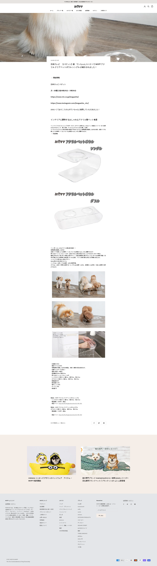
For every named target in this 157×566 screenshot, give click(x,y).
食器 (60, 517)
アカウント (42, 504)
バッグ (61, 504)
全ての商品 (79, 10)
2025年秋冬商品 (63, 531)
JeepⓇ (79, 504)
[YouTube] (134, 504)
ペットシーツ (62, 512)
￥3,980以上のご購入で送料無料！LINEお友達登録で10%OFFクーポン (78, 1)
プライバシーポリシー (45, 512)
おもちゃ (61, 520)
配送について (43, 525)
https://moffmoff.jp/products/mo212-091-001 (70, 403)
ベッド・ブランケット (65, 506)
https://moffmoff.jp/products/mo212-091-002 (70, 415)
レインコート (62, 523)
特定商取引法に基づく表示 (46, 509)
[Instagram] (131, 504)
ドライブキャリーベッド (65, 509)
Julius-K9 (80, 539)
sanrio (79, 512)
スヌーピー (80, 520)
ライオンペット (82, 541)
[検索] (148, 6)
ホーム (51, 10)
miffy (79, 509)
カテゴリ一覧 (70, 10)
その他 (79, 547)
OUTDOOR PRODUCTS (84, 517)
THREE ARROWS (82, 533)
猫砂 (60, 528)
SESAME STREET (82, 525)
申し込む (101, 515)
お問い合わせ (43, 517)
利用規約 (42, 520)
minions (80, 514)
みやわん (80, 536)
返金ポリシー (43, 523)
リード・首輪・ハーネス (65, 525)
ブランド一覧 (60, 10)
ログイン (95, 10)
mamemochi (81, 506)
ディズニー (80, 523)
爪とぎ (61, 514)
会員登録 (87, 10)
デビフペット (81, 544)
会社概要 (42, 506)
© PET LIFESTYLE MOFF (12, 559)
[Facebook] (123, 504)
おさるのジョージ (82, 528)
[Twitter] (127, 504)
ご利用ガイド (103, 10)
